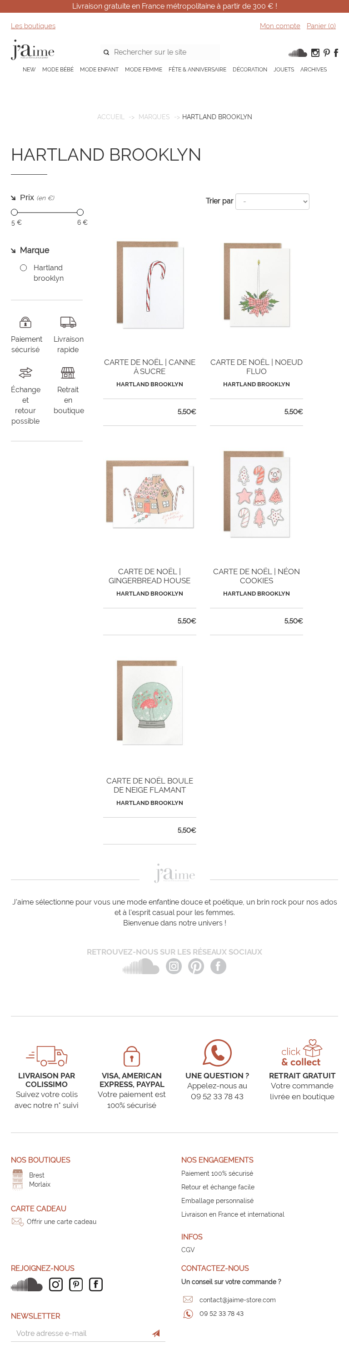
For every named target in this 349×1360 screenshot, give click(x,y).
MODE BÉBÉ (58, 69)
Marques (154, 117)
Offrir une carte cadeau (61, 1221)
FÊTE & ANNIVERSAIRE (197, 69)
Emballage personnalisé (217, 1200)
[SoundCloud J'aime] (29, 1284)
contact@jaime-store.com (237, 1300)
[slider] (14, 212)
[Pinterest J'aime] (78, 1284)
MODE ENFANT (99, 69)
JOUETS (284, 69)
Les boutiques (33, 26)
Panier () (321, 26)
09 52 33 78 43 (221, 1313)
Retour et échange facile (217, 1187)
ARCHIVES (313, 69)
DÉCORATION (250, 69)
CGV (188, 1250)
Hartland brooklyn (49, 273)
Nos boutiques (40, 1160)
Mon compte (280, 26)
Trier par (220, 201)
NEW (29, 69)
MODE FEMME (143, 69)
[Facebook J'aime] (98, 1284)
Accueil (111, 117)
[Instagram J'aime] (58, 1284)
